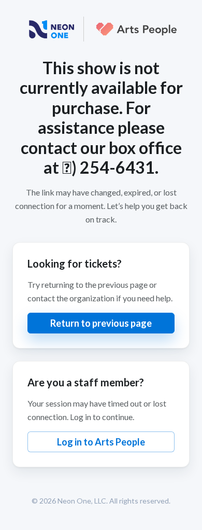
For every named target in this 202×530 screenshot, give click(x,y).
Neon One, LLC (81, 500)
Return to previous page (101, 323)
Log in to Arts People (101, 442)
